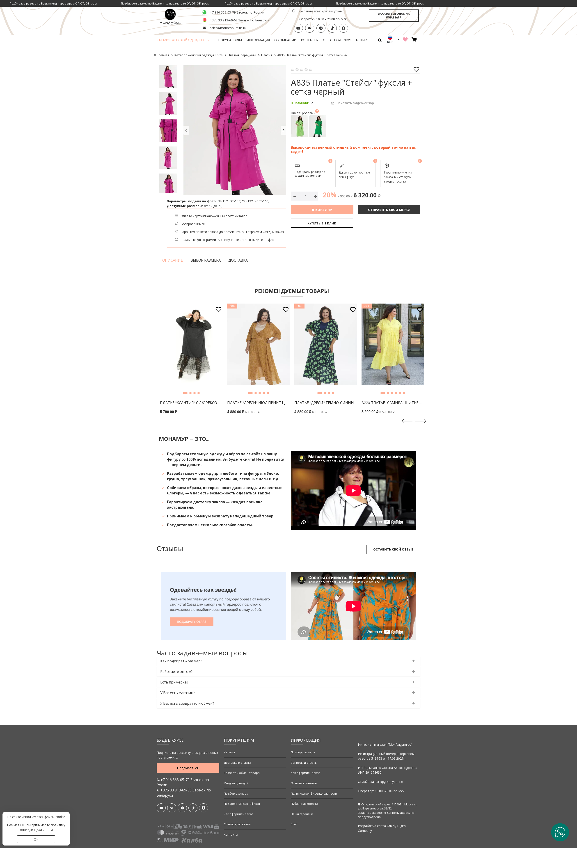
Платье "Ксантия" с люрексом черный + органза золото (191, 402)
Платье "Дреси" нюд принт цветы (258, 402)
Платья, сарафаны (242, 55)
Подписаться (188, 768)
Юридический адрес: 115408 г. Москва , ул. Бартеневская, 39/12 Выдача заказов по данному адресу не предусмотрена (387, 810)
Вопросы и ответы (304, 763)
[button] (185, 393)
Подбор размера (236, 793)
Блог (294, 824)
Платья (266, 55)
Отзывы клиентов (304, 783)
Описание (172, 260)
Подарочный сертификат (242, 804)
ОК (36, 839)
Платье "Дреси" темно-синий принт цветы (325, 402)
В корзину (322, 210)
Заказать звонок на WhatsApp (394, 15)
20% (330, 194)
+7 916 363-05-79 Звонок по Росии (183, 782)
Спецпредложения (237, 824)
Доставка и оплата (237, 763)
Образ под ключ (337, 40)
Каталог (229, 752)
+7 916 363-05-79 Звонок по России (237, 12)
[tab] (288, 661)
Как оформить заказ (238, 814)
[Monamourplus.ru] (177, 16)
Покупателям (230, 40)
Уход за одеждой (236, 783)
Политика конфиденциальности (314, 793)
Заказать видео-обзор (355, 103)
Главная (163, 55)
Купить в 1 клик (321, 223)
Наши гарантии (302, 814)
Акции (361, 40)
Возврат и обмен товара (242, 773)
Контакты (309, 40)
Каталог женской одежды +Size (184, 40)
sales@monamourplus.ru (228, 28)
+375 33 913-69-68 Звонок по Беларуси (239, 20)
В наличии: (300, 103)
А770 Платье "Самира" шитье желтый (393, 402)
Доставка (238, 260)
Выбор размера (205, 260)
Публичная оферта (304, 804)
